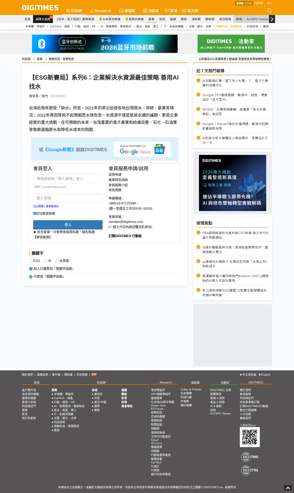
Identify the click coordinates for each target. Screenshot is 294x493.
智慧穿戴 (156, 459)
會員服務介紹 (118, 185)
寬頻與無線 (158, 432)
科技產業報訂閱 (249, 402)
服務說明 (42, 374)
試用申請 (115, 174)
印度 (97, 398)
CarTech (156, 462)
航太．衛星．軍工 (147, 26)
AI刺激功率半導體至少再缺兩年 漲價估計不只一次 (235, 140)
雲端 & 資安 (217, 398)
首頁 (28, 19)
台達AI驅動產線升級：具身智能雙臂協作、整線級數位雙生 (235, 249)
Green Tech (158, 405)
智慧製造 (156, 420)
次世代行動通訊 (161, 436)
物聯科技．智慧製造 (229, 26)
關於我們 (27, 374)
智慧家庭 (156, 424)
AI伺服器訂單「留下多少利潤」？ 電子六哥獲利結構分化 (235, 83)
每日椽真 (225, 19)
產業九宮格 (29, 402)
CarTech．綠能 (60, 26)
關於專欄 (186, 405)
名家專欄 (186, 393)
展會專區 (127, 406)
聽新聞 (209, 19)
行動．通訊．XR (85, 26)
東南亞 (98, 394)
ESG (36, 261)
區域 (162, 19)
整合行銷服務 (248, 410)
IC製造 (155, 470)
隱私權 (68, 374)
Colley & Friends (191, 389)
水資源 (64, 261)
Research (103, 10)
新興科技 (156, 412)
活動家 (153, 10)
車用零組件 (158, 390)
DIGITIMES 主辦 (220, 390)
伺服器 (155, 451)
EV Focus (157, 408)
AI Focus (156, 443)
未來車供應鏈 (111, 19)
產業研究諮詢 (118, 180)
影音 (172, 10)
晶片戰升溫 (29, 390)
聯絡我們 (245, 418)
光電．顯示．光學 (200, 26)
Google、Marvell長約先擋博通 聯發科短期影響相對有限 (235, 126)
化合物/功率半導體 (162, 402)
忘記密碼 (38, 206)
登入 (269, 3)
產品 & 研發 (217, 402)
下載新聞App (248, 425)
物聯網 (155, 428)
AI (49, 261)
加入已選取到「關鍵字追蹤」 (54, 268)
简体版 (248, 3)
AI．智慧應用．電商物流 (116, 26)
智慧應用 (215, 394)
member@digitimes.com (126, 221)
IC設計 (155, 466)
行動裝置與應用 (161, 455)
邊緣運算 (156, 398)
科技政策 (252, 26)
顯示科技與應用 (161, 474)
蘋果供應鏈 (136, 19)
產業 (151, 19)
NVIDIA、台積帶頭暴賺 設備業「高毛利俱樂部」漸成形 (234, 111)
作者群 (185, 401)
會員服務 (245, 394)
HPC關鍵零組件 (161, 394)
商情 (239, 19)
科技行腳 (186, 397)
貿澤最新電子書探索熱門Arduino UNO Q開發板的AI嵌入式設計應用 (235, 278)
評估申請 (258, 3)
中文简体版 (249, 374)
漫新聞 (196, 19)
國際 (97, 406)
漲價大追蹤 (44, 18)
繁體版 (240, 3)
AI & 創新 (216, 406)
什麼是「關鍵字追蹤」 (50, 276)
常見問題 (115, 190)
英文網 (192, 10)
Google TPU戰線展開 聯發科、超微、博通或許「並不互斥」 (234, 97)
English (265, 374)
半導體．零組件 (35, 26)
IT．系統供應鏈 (174, 26)
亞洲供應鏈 (158, 416)
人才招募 (245, 414)
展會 (25, 410)
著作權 (56, 374)
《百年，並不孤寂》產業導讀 (74, 19)
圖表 (266, 26)
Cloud (154, 439)
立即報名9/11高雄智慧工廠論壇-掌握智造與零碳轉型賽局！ (235, 59)
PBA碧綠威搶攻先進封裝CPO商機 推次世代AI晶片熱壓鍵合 (235, 235)
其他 (213, 410)
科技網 (76, 10)
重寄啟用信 (52, 206)
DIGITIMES (256, 382)
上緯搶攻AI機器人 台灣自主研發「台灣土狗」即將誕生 (235, 263)
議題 (173, 19)
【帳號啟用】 (42, 237)
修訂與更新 (29, 418)
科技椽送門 (29, 406)
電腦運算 (156, 447)
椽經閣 (129, 10)
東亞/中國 (100, 402)
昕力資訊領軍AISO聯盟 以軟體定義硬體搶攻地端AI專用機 (234, 292)
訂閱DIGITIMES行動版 (254, 406)
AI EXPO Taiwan (258, 19)
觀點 (184, 19)
